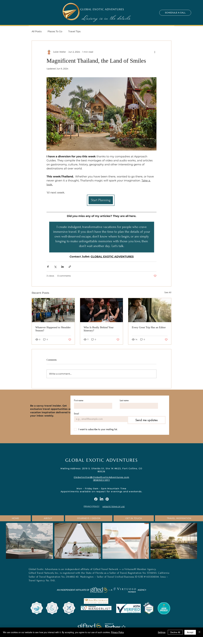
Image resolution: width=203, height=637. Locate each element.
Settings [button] (161, 632)
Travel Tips (74, 31)
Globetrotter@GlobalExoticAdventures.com (101, 477)
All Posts (37, 31)
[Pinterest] (107, 499)
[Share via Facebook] (48, 266)
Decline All (175, 632)
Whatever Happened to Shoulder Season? (53, 329)
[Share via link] (69, 266)
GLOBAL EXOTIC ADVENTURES (102, 9)
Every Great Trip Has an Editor (149, 327)
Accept (190, 632)
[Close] (199, 632)
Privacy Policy (117, 632)
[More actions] (154, 52)
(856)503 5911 (101, 480)
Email (76, 413)
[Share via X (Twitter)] (55, 266)
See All (167, 292)
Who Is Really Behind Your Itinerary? (99, 329)
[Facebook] (96, 499)
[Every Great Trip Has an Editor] (149, 310)
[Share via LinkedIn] (62, 266)
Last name (124, 400)
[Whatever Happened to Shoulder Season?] (53, 310)
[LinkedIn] (101, 499)
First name (78, 400)
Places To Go (55, 31)
